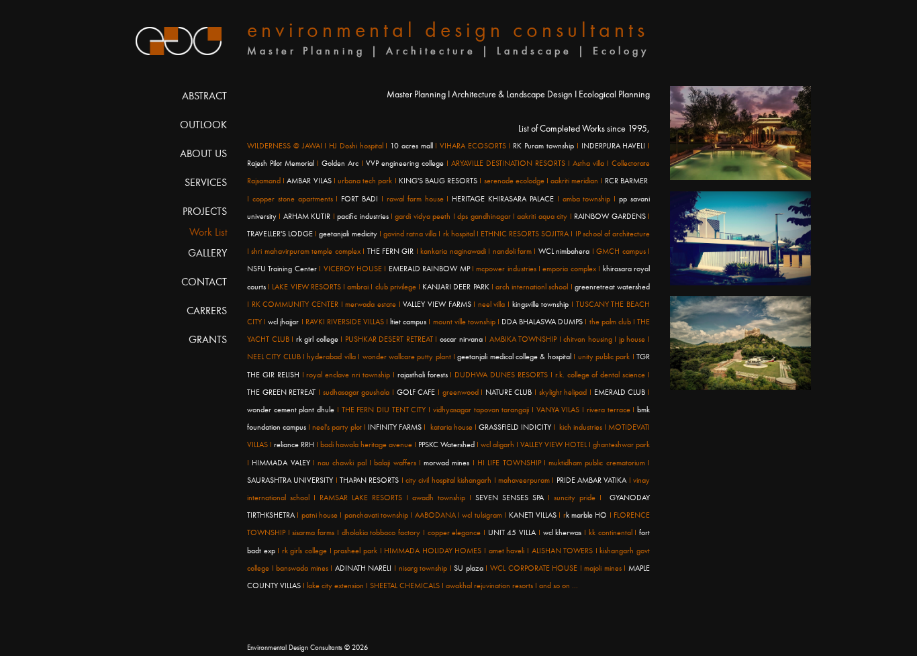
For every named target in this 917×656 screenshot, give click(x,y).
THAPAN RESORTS (369, 480)
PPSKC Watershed (446, 444)
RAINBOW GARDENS (609, 216)
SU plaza (468, 568)
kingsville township (540, 304)
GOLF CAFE (417, 392)
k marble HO (587, 515)
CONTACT (204, 281)
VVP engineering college (403, 163)
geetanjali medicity (349, 233)
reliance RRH (295, 444)
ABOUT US (203, 153)
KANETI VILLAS (533, 515)
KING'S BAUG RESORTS (438, 180)
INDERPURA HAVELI (613, 145)
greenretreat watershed (611, 286)
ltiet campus (408, 321)
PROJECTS (205, 211)
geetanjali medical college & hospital (514, 356)
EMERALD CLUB (619, 392)
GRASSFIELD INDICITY (515, 427)
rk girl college (317, 339)
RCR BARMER (626, 180)
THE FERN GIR (390, 251)
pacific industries (362, 216)
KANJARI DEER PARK (455, 286)
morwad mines (446, 462)
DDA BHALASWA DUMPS (542, 321)
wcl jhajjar (283, 321)
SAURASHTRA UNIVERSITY (290, 480)
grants (208, 339)
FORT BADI (361, 198)
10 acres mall (411, 145)
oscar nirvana (461, 339)
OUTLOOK (203, 124)
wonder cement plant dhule (290, 409)
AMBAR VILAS (309, 180)
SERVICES (206, 182)
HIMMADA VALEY (282, 462)
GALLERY (207, 252)
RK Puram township (543, 145)
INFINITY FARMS (395, 427)
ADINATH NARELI (363, 568)
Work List (208, 232)
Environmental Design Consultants (294, 647)
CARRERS (207, 310)
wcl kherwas (563, 532)
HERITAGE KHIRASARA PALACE (503, 198)
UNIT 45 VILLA (512, 532)
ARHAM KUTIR (306, 216)
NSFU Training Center (282, 268)
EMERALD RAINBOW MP (429, 268)
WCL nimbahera (563, 251)
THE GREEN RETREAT (282, 392)
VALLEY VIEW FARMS (437, 304)
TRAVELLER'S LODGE (280, 233)
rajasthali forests (422, 374)
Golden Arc (340, 163)
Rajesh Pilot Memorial (280, 163)
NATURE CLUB (508, 392)
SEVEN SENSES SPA (509, 497)
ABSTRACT (204, 95)
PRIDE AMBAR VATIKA (593, 480)
